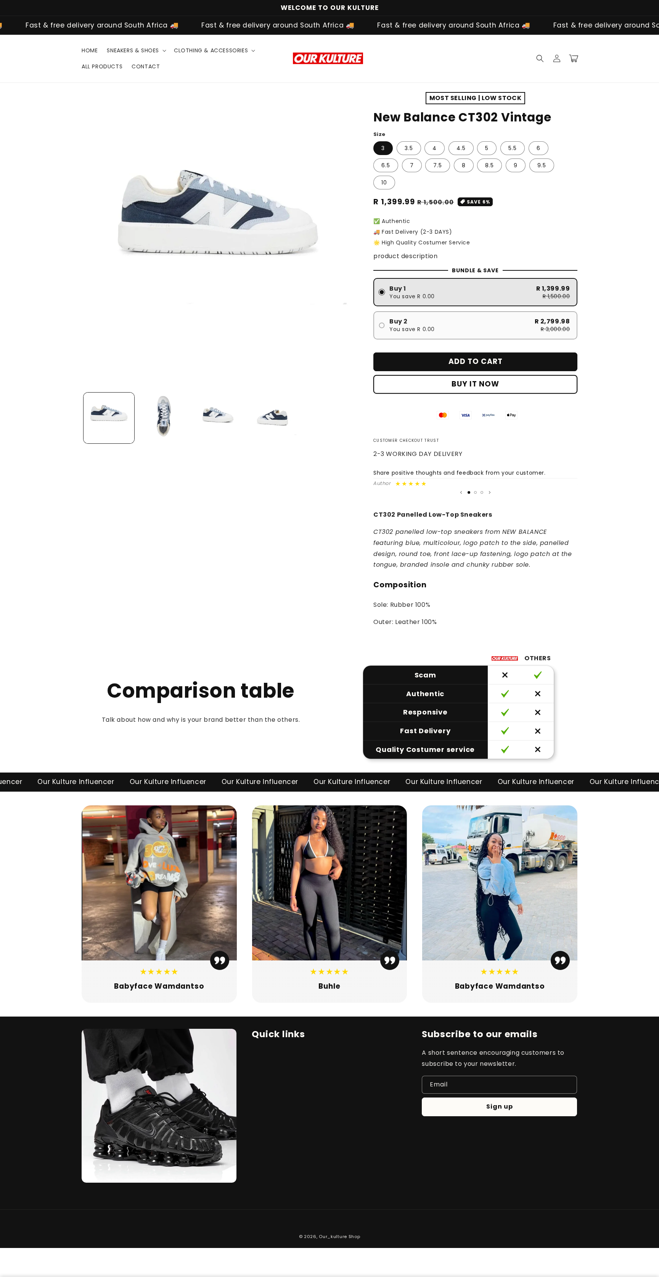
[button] (135, 50)
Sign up (499, 1106)
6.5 (385, 165)
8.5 (489, 165)
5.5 (512, 148)
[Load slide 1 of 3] (469, 492)
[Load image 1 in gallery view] (109, 418)
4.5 (461, 148)
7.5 (437, 165)
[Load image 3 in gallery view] (218, 418)
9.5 (541, 165)
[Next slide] (489, 492)
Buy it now (475, 384)
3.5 (409, 148)
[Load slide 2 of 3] (475, 492)
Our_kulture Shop (339, 1236)
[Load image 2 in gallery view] (163, 418)
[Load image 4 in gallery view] (272, 418)
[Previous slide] (461, 492)
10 (384, 182)
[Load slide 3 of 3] (482, 492)
